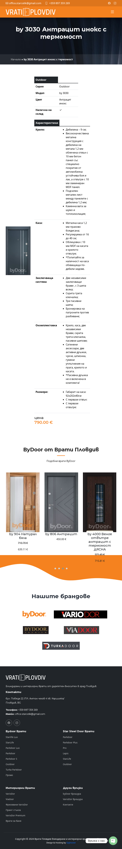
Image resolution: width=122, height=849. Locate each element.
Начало (16, 59)
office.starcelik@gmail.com (30, 714)
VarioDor (10, 794)
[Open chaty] (113, 840)
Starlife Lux (12, 737)
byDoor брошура (72, 794)
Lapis (65, 753)
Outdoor (10, 764)
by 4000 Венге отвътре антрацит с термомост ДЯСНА (61, 541)
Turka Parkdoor (14, 770)
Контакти (68, 805)
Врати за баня (13, 821)
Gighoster (71, 842)
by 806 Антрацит (23, 534)
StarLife (10, 742)
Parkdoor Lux (13, 748)
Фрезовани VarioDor (17, 805)
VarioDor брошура (73, 799)
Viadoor (10, 799)
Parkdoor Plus (70, 742)
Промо (9, 775)
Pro (64, 748)
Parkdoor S (11, 759)
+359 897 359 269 (59, 3)
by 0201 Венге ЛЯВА (99, 534)
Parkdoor (10, 753)
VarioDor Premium (15, 815)
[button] (55, 568)
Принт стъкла (13, 810)
